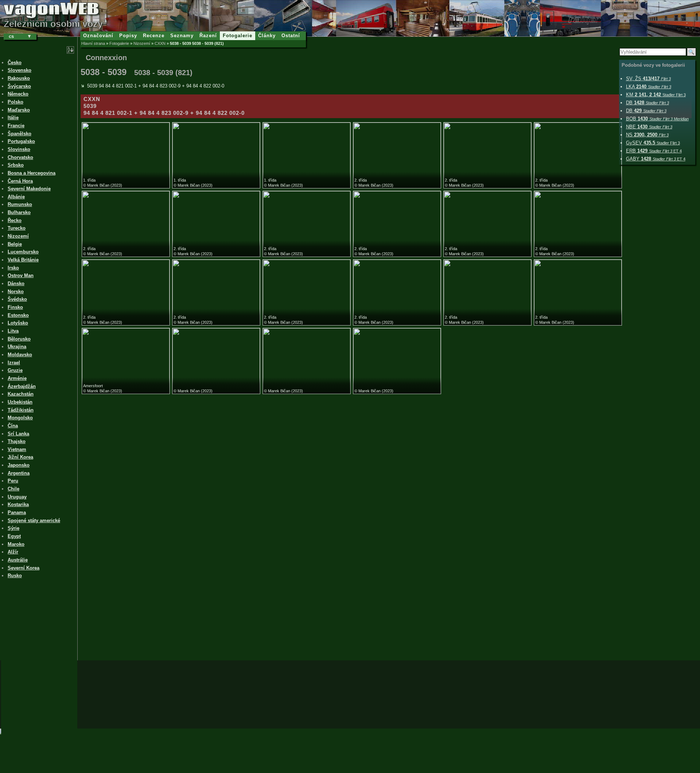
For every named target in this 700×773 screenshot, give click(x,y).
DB (647, 102)
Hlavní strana (93, 43)
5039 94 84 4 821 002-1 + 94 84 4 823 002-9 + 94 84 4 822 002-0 (155, 86)
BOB (657, 118)
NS (647, 134)
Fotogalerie (119, 43)
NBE (649, 126)
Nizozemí (141, 43)
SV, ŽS (648, 78)
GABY (655, 159)
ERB (654, 151)
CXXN (160, 43)
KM (656, 94)
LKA (648, 86)
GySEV (653, 142)
